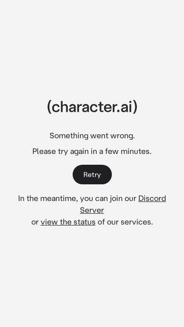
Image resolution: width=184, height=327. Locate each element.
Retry (92, 174)
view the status (68, 221)
